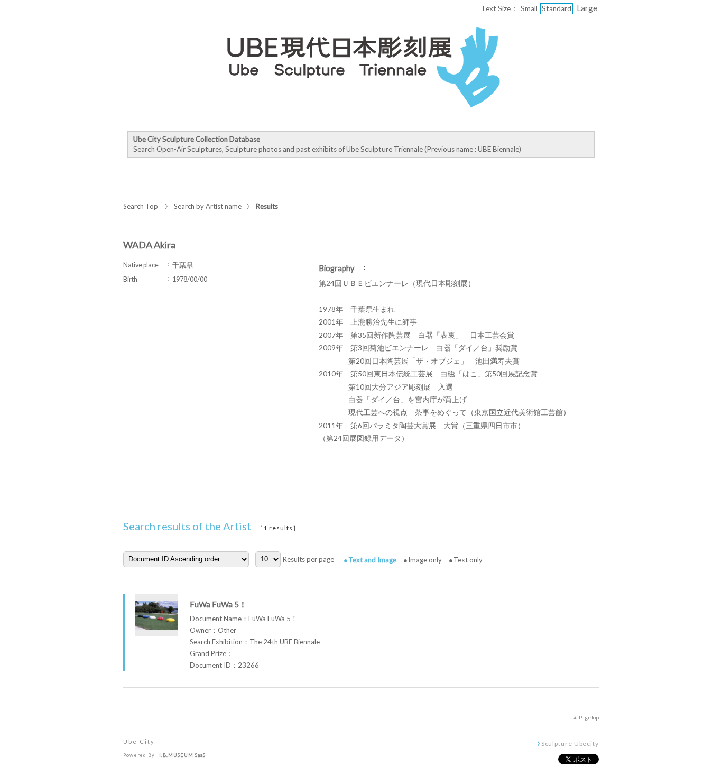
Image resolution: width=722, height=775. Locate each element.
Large (587, 8)
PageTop (589, 717)
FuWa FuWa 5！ (218, 604)
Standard (556, 8)
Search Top (140, 206)
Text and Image (372, 560)
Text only (468, 560)
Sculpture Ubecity (570, 743)
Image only (425, 560)
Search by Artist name (208, 206)
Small (529, 8)
